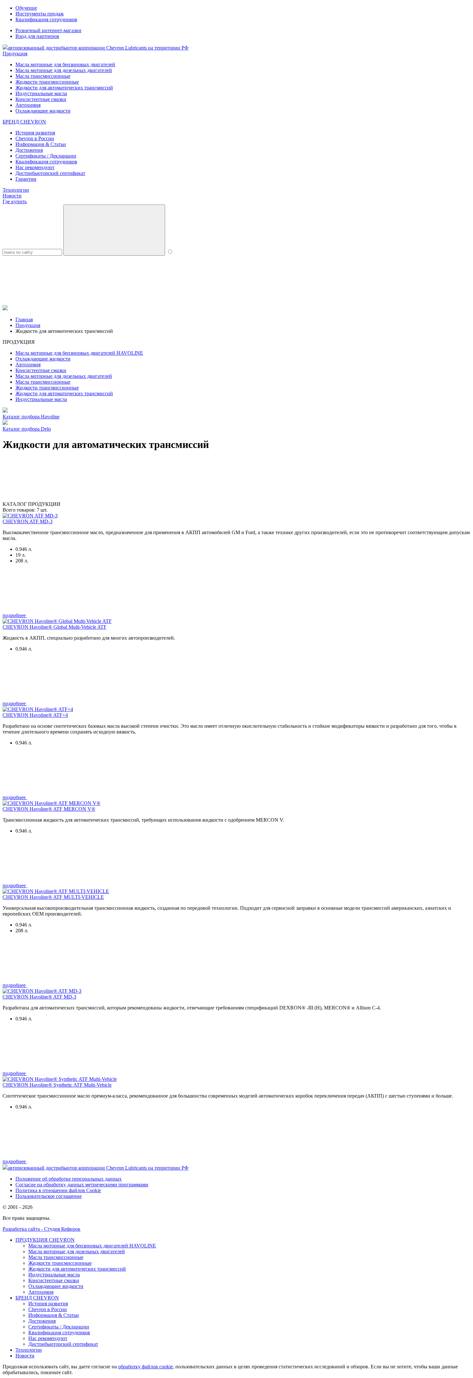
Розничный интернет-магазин (48, 30)
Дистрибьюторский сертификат (50, 173)
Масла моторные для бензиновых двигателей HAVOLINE (79, 353)
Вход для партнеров (37, 36)
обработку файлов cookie (145, 1366)
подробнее (15, 615)
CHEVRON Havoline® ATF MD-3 (39, 996)
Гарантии (25, 179)
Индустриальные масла (41, 93)
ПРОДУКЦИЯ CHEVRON (45, 1240)
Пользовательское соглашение (48, 1196)
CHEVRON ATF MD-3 (27, 521)
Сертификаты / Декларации (45, 156)
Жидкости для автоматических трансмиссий (64, 87)
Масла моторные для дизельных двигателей (63, 70)
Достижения (29, 150)
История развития (35, 132)
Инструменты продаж (39, 13)
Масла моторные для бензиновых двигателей (65, 64)
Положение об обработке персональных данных (68, 1179)
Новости (12, 195)
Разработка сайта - (41, 1229)
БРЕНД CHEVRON (24, 121)
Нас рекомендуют (34, 167)
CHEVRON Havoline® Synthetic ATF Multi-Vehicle (57, 1085)
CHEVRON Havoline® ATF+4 (35, 715)
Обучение (26, 8)
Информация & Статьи (40, 144)
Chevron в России (34, 138)
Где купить (15, 201)
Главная (24, 319)
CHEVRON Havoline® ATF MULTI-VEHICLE (53, 897)
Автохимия (28, 105)
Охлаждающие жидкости (42, 111)
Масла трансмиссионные (42, 76)
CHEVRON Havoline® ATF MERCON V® (49, 809)
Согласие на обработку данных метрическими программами (81, 1184)
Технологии (16, 190)
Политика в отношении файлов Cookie (58, 1190)
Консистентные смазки (40, 99)
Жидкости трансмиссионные (47, 82)
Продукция (15, 53)
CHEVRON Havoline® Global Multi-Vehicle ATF (55, 627)
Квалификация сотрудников (46, 19)
